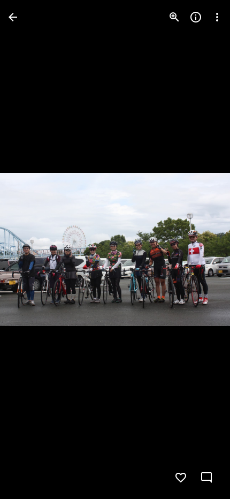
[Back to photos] (13, 17)
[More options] (217, 17)
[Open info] (195, 17)
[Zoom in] (174, 17)
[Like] (180, 477)
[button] (30, 249)
